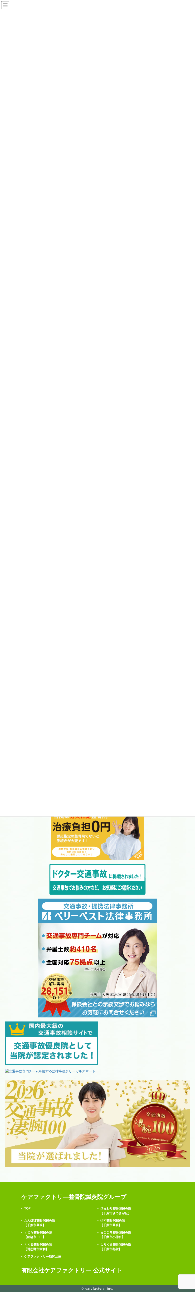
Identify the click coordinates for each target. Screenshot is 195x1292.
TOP (27, 1208)
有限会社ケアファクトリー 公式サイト (71, 1270)
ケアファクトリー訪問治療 (42, 1256)
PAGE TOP (186, 1249)
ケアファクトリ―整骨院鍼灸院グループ (74, 1197)
